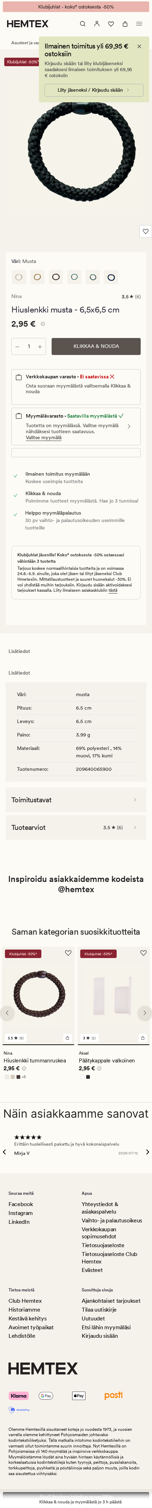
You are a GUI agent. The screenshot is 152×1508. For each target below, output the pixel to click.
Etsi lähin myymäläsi (106, 1327)
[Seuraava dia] (145, 1013)
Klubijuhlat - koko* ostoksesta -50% (75, 6)
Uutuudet (93, 1318)
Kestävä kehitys (27, 1318)
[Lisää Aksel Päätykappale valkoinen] (143, 1038)
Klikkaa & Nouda (96, 346)
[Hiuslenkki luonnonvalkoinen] (19, 277)
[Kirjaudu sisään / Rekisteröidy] (97, 24)
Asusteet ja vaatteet (30, 42)
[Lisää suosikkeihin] (145, 231)
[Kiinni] (139, 46)
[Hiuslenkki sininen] (93, 277)
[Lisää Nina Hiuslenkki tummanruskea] (67, 1038)
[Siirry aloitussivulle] (27, 23)
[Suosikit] (111, 24)
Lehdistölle (21, 1335)
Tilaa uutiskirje (99, 1309)
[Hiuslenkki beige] (37, 277)
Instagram (20, 1213)
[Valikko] (139, 24)
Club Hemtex (24, 1300)
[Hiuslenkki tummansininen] (111, 277)
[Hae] (83, 24)
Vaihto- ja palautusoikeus (112, 1220)
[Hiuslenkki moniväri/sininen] (74, 277)
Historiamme (24, 1309)
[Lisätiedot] (42, 325)
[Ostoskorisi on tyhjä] (125, 24)
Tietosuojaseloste (103, 1245)
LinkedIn (18, 1222)
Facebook (20, 1204)
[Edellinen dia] (7, 1013)
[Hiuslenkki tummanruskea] (56, 277)
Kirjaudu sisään (100, 1335)
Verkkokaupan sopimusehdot (99, 1233)
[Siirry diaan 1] (38, 1044)
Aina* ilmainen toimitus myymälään (76, 1497)
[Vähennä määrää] (17, 346)
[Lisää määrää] (40, 346)
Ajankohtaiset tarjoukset (111, 1300)
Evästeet (92, 1270)
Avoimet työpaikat (31, 1327)
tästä (113, 590)
